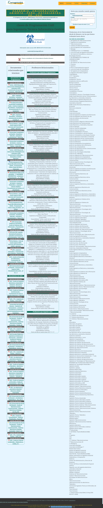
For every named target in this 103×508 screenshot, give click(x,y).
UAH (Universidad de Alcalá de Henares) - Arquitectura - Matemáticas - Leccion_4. (16, 346)
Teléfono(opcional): (77, 15)
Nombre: (72, 13)
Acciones (68, 3)
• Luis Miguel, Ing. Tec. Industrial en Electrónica (42, 92)
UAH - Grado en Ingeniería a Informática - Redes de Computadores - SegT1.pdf (16, 382)
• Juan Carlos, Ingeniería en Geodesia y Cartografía (43, 119)
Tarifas (76, 3)
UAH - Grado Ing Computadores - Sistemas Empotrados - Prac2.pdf (16, 417)
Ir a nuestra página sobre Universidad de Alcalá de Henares (35, 19)
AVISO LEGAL (3, 502)
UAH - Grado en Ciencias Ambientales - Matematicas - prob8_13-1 (16, 442)
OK (49, 506)
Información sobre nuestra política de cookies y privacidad (61, 506)
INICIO (61, 3)
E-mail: (72, 17)
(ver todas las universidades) (76, 39)
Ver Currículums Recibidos (22, 502)
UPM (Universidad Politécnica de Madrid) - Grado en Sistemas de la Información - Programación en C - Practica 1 (16, 225)
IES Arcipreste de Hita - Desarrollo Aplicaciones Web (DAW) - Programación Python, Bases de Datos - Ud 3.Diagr (16, 206)
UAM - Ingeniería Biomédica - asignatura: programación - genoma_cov (16, 97)
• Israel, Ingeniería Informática (43, 106)
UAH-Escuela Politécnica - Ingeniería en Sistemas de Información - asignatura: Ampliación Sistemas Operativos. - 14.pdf (16, 338)
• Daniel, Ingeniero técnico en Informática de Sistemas (42, 210)
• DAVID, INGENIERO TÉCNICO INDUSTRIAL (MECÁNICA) (43, 129)
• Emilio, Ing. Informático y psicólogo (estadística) (42, 263)
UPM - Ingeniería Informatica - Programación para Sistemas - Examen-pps (16, 251)
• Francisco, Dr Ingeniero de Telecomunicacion (42, 197)
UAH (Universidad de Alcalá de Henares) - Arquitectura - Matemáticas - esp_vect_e (16, 398)
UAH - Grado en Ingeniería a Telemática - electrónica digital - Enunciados (16, 366)
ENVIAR (72, 27)
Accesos (92, 3)
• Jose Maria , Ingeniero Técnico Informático (43, 222)
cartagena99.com (72, 500)
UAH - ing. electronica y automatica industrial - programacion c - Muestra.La (16, 359)
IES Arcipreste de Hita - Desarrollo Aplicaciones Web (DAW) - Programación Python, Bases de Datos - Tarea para (16, 165)
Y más (74, 506)
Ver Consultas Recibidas (11, 502)
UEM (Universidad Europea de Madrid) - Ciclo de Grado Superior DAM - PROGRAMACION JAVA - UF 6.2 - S (16, 269)
